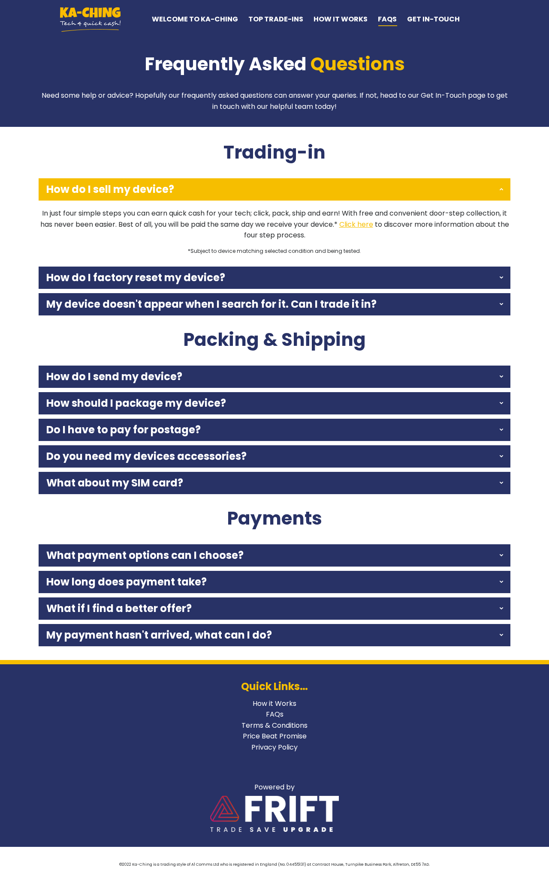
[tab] (274, 189)
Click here (356, 224)
